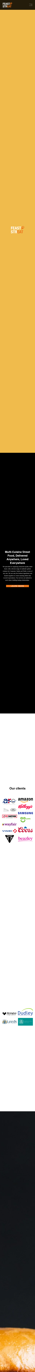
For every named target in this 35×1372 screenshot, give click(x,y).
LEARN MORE (17, 586)
